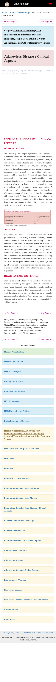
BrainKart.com (21, 3)
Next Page (45, 21)
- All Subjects (11, 401)
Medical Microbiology (20, 13)
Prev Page (10, 21)
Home (4, 13)
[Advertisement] (28, 104)
